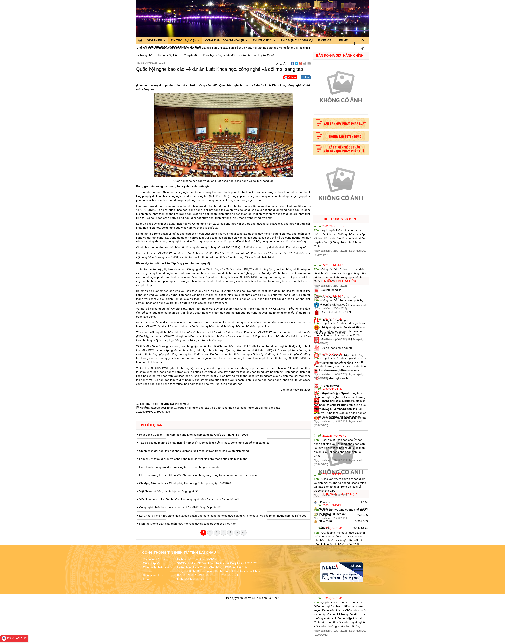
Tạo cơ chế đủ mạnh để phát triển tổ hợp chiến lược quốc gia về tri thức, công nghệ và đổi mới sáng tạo (204, 442)
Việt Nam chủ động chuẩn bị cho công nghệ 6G (168, 491)
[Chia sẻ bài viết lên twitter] (296, 63)
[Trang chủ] (140, 40)
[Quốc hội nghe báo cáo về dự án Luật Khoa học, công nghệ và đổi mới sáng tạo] (223, 135)
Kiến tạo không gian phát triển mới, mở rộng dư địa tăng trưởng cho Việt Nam (187, 523)
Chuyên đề (190, 55)
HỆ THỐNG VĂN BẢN (340, 219)
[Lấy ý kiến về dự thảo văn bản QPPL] (341, 149)
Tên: (340, 238)
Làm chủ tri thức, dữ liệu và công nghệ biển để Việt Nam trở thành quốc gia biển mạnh (193, 458)
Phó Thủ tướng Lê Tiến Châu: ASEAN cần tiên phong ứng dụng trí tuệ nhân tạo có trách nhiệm (198, 475)
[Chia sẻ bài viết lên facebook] (292, 63)
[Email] (309, 63)
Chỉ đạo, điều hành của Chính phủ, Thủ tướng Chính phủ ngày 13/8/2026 (185, 483)
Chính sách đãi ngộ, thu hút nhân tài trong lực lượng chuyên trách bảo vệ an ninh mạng (194, 450)
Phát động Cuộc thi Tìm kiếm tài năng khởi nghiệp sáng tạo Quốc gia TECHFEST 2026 (193, 434)
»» (243, 532)
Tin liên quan (151, 425)
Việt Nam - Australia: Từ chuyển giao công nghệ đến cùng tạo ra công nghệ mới (189, 499)
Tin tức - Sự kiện (168, 55)
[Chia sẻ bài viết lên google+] (300, 63)
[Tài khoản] (362, 48)
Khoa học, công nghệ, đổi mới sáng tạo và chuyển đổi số (238, 55)
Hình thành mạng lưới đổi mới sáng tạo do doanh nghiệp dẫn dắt (179, 467)
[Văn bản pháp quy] (341, 123)
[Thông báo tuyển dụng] (341, 136)
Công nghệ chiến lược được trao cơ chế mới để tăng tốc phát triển (180, 507)
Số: (331, 226)
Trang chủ (145, 55)
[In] (305, 63)
